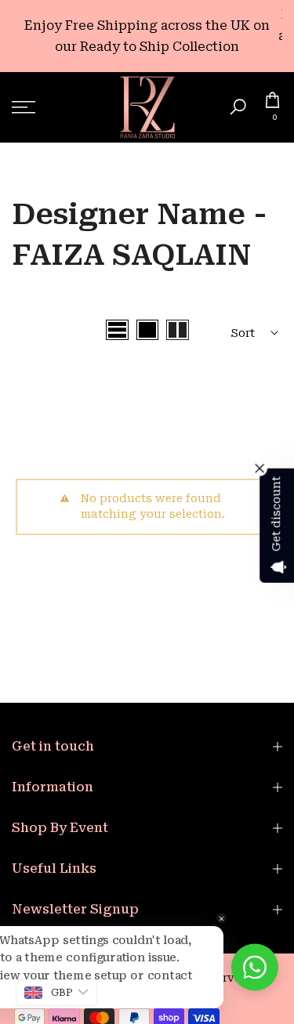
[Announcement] (147, 36)
